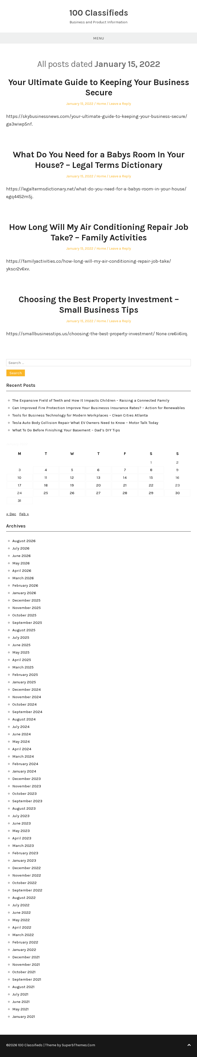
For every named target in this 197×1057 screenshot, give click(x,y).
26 (72, 493)
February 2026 (25, 585)
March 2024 (23, 756)
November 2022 (26, 875)
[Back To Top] (189, 1045)
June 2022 (21, 912)
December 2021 (26, 957)
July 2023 (20, 816)
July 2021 (20, 994)
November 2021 (26, 964)
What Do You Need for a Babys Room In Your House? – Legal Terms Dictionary (98, 159)
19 (72, 485)
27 (98, 493)
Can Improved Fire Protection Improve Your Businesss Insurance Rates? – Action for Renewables (98, 407)
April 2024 (21, 749)
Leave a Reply (120, 103)
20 (98, 485)
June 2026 (21, 555)
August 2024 (24, 719)
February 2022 (25, 942)
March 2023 (23, 845)
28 (125, 493)
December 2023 (26, 778)
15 (151, 477)
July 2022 (20, 905)
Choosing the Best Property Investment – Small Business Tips (98, 304)
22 (151, 485)
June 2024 (21, 734)
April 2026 (21, 570)
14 (125, 477)
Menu (98, 38)
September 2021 (26, 979)
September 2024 (27, 711)
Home (101, 103)
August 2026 (24, 540)
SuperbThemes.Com (78, 1045)
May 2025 (20, 652)
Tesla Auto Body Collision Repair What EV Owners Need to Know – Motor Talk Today (85, 422)
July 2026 (20, 548)
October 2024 (24, 704)
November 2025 (26, 607)
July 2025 (20, 637)
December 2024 (26, 689)
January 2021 (23, 1016)
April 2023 (21, 838)
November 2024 (26, 697)
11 (46, 477)
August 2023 (24, 808)
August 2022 (24, 897)
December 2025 (26, 600)
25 (46, 493)
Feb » (24, 514)
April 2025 (21, 659)
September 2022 (27, 890)
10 (19, 477)
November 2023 (26, 786)
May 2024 (21, 741)
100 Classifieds (98, 13)
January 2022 (24, 949)
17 (19, 485)
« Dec (11, 514)
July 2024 (20, 726)
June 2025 (21, 645)
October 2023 (24, 793)
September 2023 (27, 801)
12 (72, 477)
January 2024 (24, 771)
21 (125, 485)
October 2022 (24, 882)
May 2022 (21, 920)
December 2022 (26, 868)
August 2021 (23, 986)
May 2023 (21, 830)
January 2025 (24, 682)
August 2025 (23, 630)
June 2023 (21, 823)
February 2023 (25, 853)
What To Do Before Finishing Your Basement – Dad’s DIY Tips (66, 430)
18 (46, 485)
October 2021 (24, 972)
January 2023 (24, 860)
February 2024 (25, 763)
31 (19, 500)
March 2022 (23, 934)
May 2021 (20, 1009)
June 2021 (21, 1001)
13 (98, 477)
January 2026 (24, 593)
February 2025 (25, 674)
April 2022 (21, 927)
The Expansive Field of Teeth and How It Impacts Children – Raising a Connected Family (90, 400)
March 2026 (23, 578)
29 (151, 493)
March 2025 (23, 667)
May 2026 (21, 563)
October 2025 (24, 615)
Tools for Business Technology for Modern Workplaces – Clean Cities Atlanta (80, 415)
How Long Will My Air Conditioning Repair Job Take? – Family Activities (98, 232)
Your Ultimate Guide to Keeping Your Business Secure (98, 87)
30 (177, 493)
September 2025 (27, 622)
